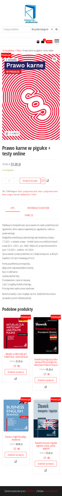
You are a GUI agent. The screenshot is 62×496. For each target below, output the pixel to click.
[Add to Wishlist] (43, 181)
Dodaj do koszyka (30, 180)
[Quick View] (18, 366)
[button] (54, 59)
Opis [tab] (13, 208)
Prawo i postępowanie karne (27, 191)
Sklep (18, 50)
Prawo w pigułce (7, 194)
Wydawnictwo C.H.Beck (28, 194)
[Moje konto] (38, 41)
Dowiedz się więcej (16, 372)
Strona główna (8, 50)
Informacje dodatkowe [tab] (38, 208)
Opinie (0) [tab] (29, 215)
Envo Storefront (50, 491)
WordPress (31, 491)
